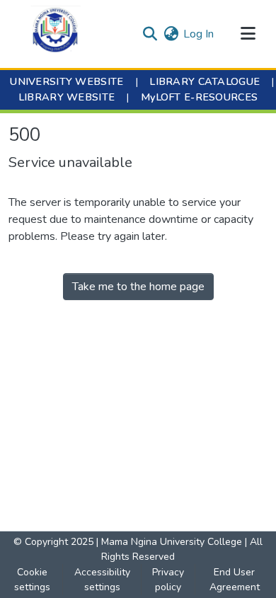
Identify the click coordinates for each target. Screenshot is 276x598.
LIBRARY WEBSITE (66, 97)
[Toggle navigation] (248, 34)
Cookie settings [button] (32, 579)
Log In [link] (198, 34)
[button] (55, 34)
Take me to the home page (138, 286)
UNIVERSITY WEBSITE (66, 81)
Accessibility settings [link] (102, 579)
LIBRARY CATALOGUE (204, 81)
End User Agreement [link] (234, 579)
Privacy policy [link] (168, 579)
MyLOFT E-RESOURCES (199, 97)
